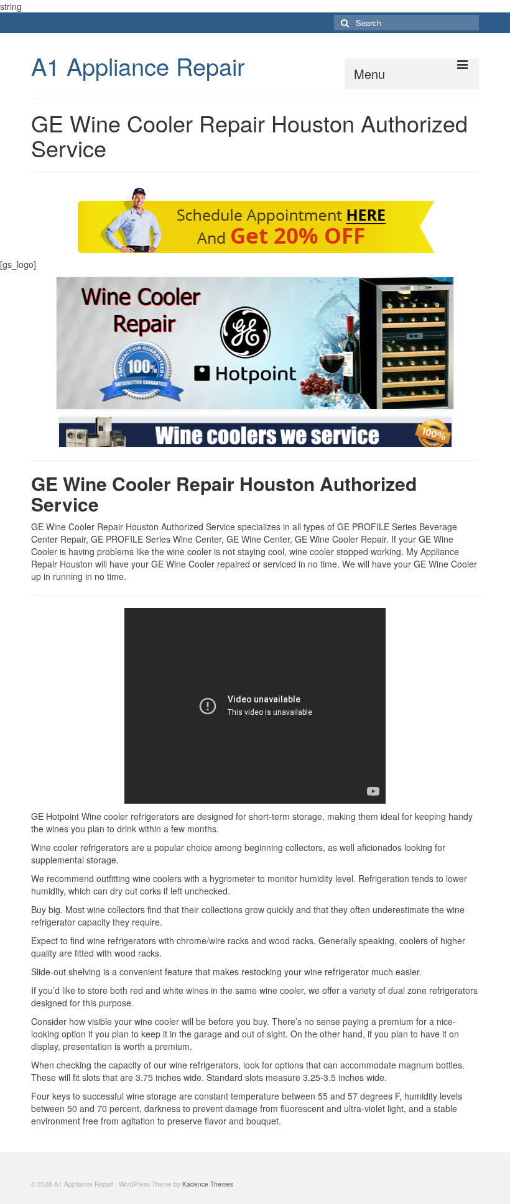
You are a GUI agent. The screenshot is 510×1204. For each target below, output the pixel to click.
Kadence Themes (207, 1184)
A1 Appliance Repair (138, 65)
